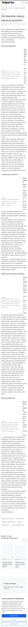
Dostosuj (14, 619)
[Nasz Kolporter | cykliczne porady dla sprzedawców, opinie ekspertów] (7, 2)
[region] (14, 611)
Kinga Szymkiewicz (8, 23)
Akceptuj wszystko (14, 615)
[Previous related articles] (21, 540)
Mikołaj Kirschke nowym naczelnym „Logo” (20, 564)
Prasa (10, 8)
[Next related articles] (25, 540)
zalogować (12, 587)
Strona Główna (4, 8)
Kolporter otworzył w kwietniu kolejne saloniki (7, 564)
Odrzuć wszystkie (14, 623)
